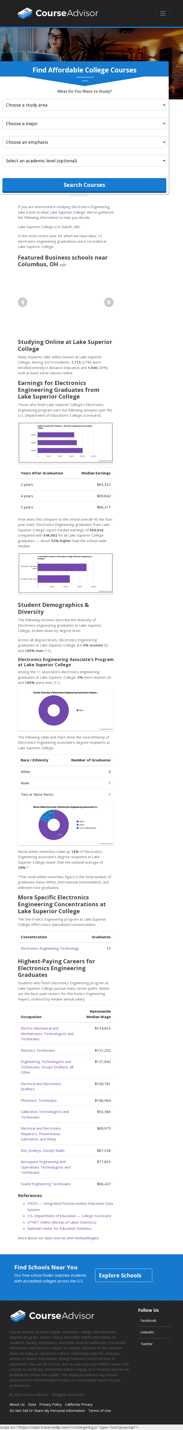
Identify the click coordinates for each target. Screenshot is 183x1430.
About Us (17, 1404)
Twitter (146, 1343)
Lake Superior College (67, 212)
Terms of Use (99, 1410)
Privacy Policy (50, 1404)
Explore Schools (120, 1275)
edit (63, 264)
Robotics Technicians (38, 1050)
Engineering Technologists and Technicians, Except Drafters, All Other (47, 1067)
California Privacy (79, 1404)
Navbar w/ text (58, 13)
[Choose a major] (84, 123)
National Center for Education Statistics (59, 1228)
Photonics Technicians (39, 1100)
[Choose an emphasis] (84, 142)
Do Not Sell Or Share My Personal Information (47, 1410)
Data (32, 1404)
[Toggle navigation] (163, 13)
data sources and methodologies (72, 1237)
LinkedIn (147, 1332)
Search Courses (84, 185)
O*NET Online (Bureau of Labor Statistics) (61, 1222)
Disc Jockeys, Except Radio (43, 1150)
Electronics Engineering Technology (50, 948)
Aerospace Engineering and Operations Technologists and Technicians (45, 1167)
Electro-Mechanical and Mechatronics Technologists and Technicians (47, 1033)
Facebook (148, 1320)
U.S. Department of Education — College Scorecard (69, 1215)
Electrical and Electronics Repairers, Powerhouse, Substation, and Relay (41, 1133)
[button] (22, 302)
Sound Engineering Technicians (46, 1183)
